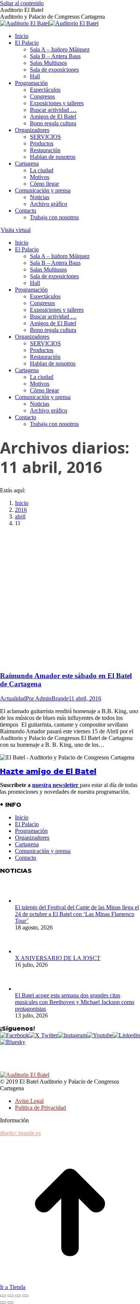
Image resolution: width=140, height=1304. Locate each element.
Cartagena (27, 844)
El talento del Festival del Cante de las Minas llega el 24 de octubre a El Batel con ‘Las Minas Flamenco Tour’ (77, 914)
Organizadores (32, 837)
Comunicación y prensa (43, 851)
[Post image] (26, 900)
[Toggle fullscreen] (18, 1296)
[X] (43, 1035)
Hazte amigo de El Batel (48, 771)
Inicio (21, 817)
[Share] (10, 1296)
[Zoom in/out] (25, 1296)
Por (47, 698)
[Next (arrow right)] (10, 1302)
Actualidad (13, 698)
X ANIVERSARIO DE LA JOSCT (57, 958)
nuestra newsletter (56, 785)
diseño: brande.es (20, 1133)
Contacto (25, 858)
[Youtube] (100, 1035)
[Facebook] (14, 1035)
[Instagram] (72, 1035)
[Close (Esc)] (3, 1296)
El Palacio (27, 824)
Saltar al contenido (22, 3)
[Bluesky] (12, 1042)
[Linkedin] (126, 1035)
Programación (31, 831)
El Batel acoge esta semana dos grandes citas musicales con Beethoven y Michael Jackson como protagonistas (74, 1002)
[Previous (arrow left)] (3, 1302)
